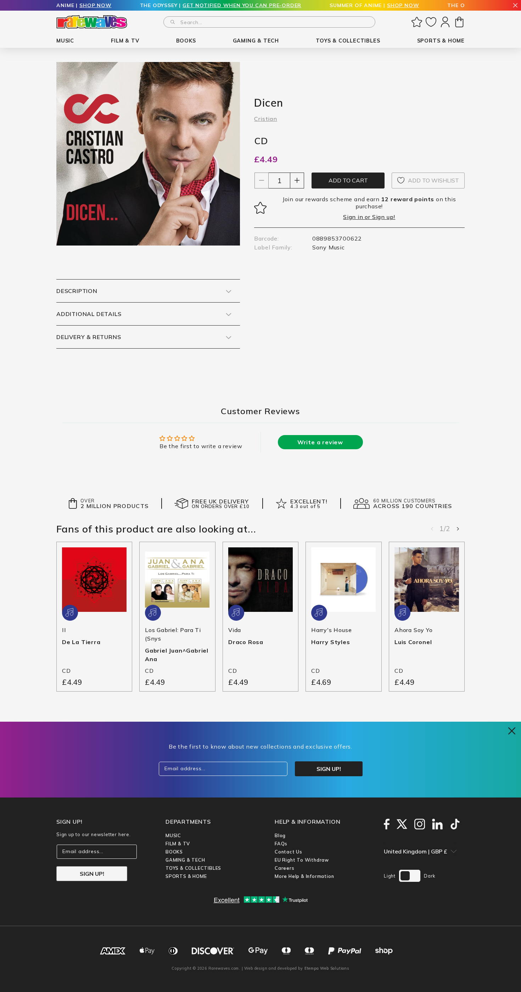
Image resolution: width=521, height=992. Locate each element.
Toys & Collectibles (193, 868)
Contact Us (288, 852)
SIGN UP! (92, 873)
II (64, 629)
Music (173, 835)
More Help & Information (304, 876)
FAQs (281, 843)
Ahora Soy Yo (413, 629)
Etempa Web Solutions (326, 968)
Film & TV (178, 843)
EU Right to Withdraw (302, 860)
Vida (234, 629)
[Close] (515, 6)
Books (174, 852)
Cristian (265, 118)
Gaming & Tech (185, 860)
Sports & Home (186, 876)
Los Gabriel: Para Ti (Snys (173, 634)
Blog (280, 835)
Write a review (320, 442)
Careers (285, 868)
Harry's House (331, 629)
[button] (65, 41)
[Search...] (172, 22)
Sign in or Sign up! (369, 216)
